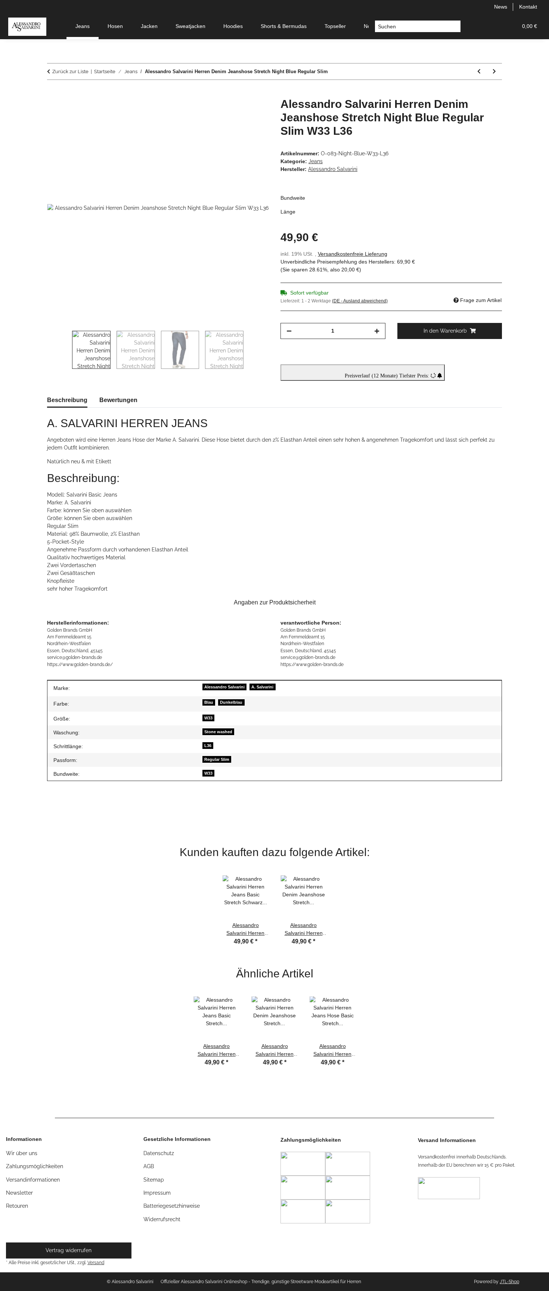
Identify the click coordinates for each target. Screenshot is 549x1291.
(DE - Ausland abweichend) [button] (360, 301)
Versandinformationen (33, 1180)
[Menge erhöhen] (377, 331)
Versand (95, 1262)
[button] (476, 26)
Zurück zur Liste (70, 71)
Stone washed (218, 732)
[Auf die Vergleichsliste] (233, 111)
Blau (208, 702)
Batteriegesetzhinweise (171, 1206)
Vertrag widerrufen (69, 1250)
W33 (208, 718)
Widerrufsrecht (161, 1219)
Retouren (17, 1206)
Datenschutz (158, 1153)
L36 (207, 745)
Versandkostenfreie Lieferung (352, 254)
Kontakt (528, 7)
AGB (148, 1166)
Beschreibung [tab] (67, 400)
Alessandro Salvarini (224, 687)
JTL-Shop (509, 1281)
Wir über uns (21, 1153)
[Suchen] (455, 26)
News (500, 7)
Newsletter (19, 1193)
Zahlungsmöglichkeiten (34, 1166)
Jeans (315, 161)
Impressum (157, 1193)
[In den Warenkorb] (53, 93)
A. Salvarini (262, 687)
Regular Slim (216, 759)
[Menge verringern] (289, 331)
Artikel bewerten (73, 815)
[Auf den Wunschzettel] (253, 111)
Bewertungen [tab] (118, 400)
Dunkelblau (231, 702)
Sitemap (153, 1180)
